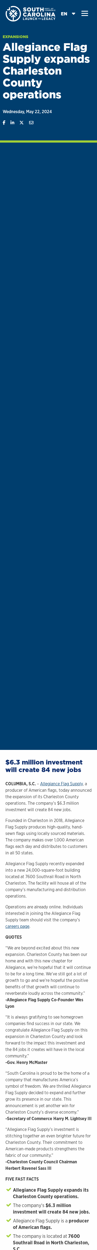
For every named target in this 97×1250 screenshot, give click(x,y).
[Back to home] (31, 13)
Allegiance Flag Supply (61, 783)
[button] (84, 13)
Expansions (15, 37)
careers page (17, 926)
